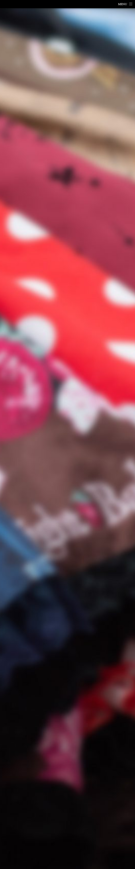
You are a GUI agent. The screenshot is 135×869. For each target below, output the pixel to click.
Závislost (112, 250)
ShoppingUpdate (112, 211)
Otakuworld (113, 196)
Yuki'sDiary (116, 241)
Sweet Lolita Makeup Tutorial (118, 105)
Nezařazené (65, 49)
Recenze (114, 207)
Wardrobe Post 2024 (117, 72)
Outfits (114, 201)
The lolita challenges (115, 217)
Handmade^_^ (120, 161)
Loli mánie (115, 170)
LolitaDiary (116, 187)
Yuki (56, 49)
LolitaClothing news (115, 176)
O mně (125, 115)
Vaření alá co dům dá (116, 229)
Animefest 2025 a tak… (118, 54)
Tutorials (114, 225)
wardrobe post (112, 232)
